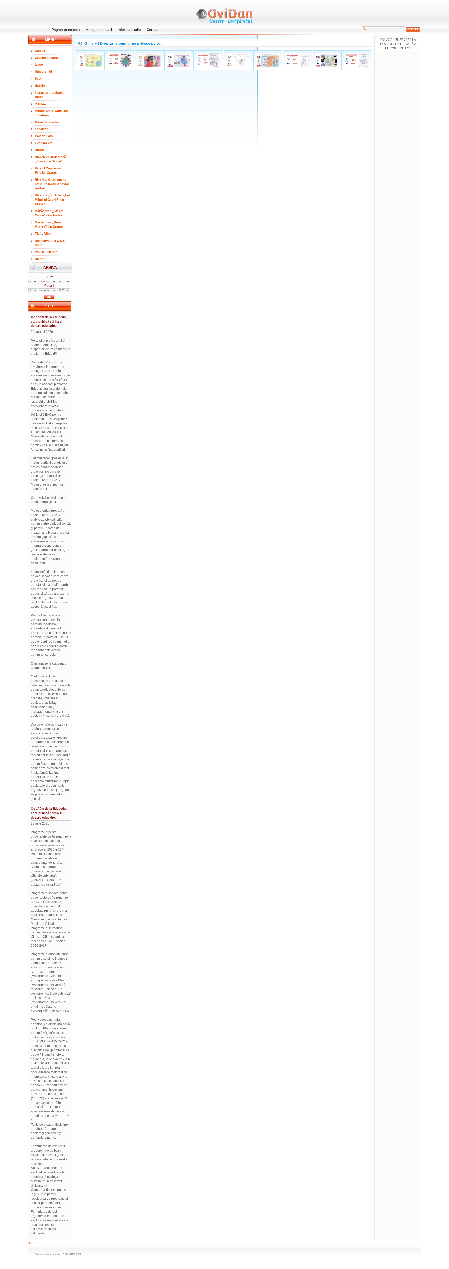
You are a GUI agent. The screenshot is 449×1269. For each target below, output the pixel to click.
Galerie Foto (44, 136)
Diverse (41, 259)
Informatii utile (129, 30)
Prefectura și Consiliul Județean (51, 113)
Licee (39, 65)
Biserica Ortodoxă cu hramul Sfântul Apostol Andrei (52, 184)
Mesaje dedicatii (98, 30)
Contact (153, 30)
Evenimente (43, 143)
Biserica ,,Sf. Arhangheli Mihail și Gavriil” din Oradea (52, 200)
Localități (41, 129)
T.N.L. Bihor (43, 234)
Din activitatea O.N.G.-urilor (51, 243)
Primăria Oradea (47, 122)
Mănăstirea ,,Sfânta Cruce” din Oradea (49, 213)
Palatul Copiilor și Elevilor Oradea (48, 171)
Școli (38, 79)
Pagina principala (65, 30)
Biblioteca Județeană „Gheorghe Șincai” (50, 159)
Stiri (30, 1243)
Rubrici (40, 150)
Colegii (40, 51)
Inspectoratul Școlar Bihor (50, 95)
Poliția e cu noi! (46, 252)
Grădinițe (41, 86)
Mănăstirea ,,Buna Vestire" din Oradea (49, 225)
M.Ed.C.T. (41, 104)
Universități (43, 72)
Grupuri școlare (46, 58)
